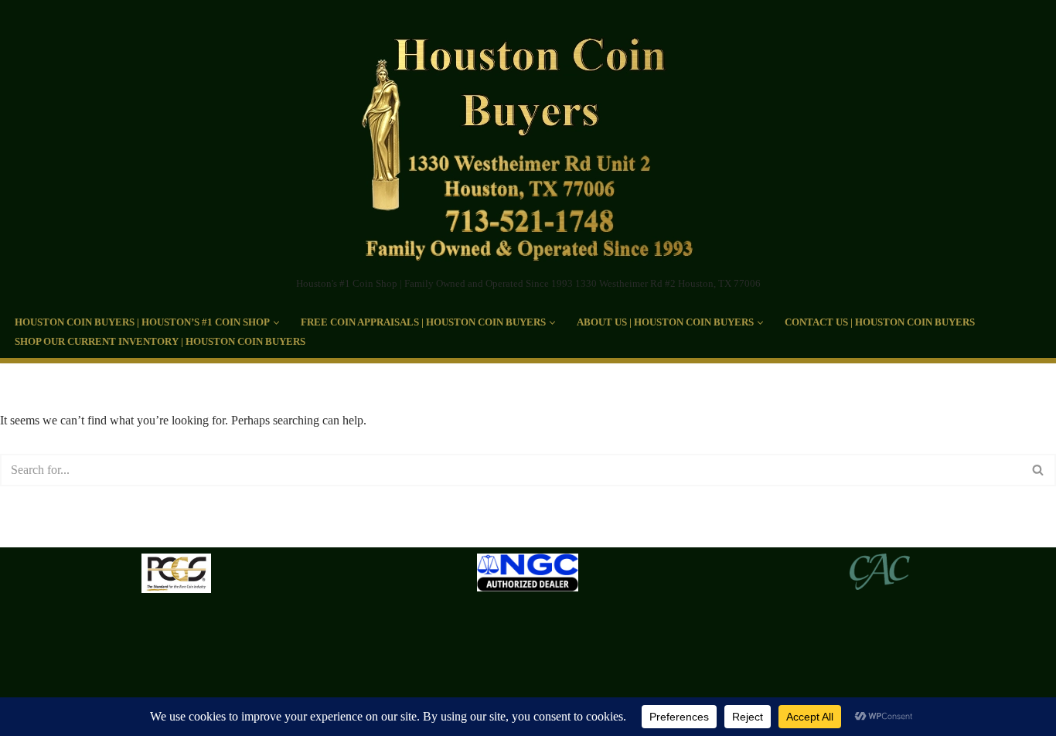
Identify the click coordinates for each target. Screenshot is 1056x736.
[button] (276, 322)
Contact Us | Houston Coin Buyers (880, 322)
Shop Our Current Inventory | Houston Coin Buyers (160, 341)
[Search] (1038, 470)
